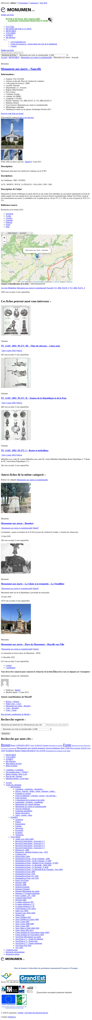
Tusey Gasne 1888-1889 (24, 924)
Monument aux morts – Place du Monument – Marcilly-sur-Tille (32, 644)
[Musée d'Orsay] (12, 992)
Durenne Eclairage (22, 887)
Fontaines (45, 745)
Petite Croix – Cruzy (13, 704)
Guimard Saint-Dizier (23, 898)
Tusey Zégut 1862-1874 (24, 930)
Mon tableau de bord (13, 764)
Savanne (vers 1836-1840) (25, 913)
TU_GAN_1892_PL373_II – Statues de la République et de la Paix (33, 398)
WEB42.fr (12, 1017)
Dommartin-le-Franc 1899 (25, 872)
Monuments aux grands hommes (31, 748)
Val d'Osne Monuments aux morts (28, 937)
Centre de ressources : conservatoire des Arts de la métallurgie (34, 44)
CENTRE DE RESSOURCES (36, 1013)
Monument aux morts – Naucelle (21, 68)
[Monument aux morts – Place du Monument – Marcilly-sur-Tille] (16, 633)
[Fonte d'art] (3, 992)
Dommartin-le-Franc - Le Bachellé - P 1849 (31, 867)
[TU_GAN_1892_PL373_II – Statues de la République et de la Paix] (16, 387)
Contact (13, 46)
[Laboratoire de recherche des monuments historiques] (30, 992)
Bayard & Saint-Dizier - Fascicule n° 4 (30, 846)
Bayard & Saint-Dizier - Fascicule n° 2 (30, 841)
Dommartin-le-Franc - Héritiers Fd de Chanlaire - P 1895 (36, 863)
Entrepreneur (20, 824)
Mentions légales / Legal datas (17, 778)
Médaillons (12, 288)
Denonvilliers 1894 (22, 856)
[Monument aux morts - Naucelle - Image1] (6, 160)
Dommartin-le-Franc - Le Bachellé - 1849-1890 (33, 865)
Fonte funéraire (21, 798)
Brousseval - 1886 (22, 850)
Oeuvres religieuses (53, 748)
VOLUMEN (11, 33)
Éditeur (18, 822)
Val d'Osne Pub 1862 (23, 945)
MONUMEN (11, 31)
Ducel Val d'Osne (22, 880)
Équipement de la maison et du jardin (58, 751)
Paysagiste (19, 830)
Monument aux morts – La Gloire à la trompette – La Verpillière (32, 584)
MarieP (27, 162)
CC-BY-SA (55, 282)
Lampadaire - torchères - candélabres (29, 802)
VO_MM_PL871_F (77, 288)
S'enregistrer (23, 3)
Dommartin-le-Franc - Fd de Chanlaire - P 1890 (33, 861)
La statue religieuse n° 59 (24, 906)
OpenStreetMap (38, 282)
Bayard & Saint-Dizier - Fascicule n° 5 (30, 848)
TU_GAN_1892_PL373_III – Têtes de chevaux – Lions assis (30, 346)
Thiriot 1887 (20, 915)
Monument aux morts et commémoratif (31, 288)
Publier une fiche (7, 15)
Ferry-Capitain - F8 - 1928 (25, 896)
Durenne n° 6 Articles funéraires (27, 893)
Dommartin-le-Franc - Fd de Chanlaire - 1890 (32, 859)
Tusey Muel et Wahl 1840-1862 (27, 928)
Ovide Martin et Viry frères (25, 909)
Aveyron (4, 288)
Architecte (19, 820)
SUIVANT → (24, 233)
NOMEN (9, 35)
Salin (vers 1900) (21, 911)
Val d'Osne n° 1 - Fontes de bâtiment (29, 939)
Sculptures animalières (23, 811)
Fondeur (18, 826)
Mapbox (69, 282)
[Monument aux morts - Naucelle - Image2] (17, 160)
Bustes (13, 745)
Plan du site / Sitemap (14, 776)
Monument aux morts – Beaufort (17, 523)
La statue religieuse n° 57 (24, 904)
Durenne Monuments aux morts (27, 891)
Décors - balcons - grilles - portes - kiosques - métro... (35, 791)
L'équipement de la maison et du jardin (30, 800)
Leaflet (22, 282)
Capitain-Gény (20, 854)
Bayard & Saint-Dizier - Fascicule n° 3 (30, 843)
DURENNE (38, 745)
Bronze (6, 745)
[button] (36, 256)
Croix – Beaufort (12, 708)
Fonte (67, 745)
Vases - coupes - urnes (23, 815)
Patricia (19, 351)
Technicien (19, 835)
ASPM (20, 1013)
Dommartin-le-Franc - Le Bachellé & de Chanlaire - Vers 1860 (39, 869)
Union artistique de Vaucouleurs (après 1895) (32, 932)
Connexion (33, 3)
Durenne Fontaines (22, 889)
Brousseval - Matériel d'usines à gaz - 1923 (31, 852)
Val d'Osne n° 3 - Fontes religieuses (28, 943)
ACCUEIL (10, 27)
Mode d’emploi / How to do (16, 774)
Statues (18, 750)
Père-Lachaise (75, 748)
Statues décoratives (28, 751)
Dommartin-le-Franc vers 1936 (27, 878)
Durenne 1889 (20, 885)
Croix (32, 745)
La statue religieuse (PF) (24, 902)
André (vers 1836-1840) (24, 839)
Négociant (19, 828)
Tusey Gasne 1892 (8, 351)
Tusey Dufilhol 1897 (23, 917)
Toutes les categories (13, 785)
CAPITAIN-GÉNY (23, 745)
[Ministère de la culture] (21, 992)
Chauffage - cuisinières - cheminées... (29, 789)
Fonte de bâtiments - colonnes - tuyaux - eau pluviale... (36, 796)
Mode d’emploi (11, 766)
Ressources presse (12, 954)
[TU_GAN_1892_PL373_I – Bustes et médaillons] (16, 439)
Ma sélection (10, 37)
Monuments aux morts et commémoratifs (36, 57)
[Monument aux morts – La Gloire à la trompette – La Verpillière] (16, 573)
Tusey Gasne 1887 (22, 922)
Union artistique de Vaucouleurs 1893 (29, 935)
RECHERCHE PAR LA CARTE (19, 29)
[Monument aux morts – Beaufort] (16, 512)
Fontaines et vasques (56, 745)
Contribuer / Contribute (14, 770)
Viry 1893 (19, 948)
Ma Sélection (11, 761)
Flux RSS (43, 3)
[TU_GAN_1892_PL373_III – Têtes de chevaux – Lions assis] (16, 335)
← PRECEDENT (11, 233)
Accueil (4, 57)
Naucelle (50, 288)
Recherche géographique (15, 952)
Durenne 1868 (20, 882)
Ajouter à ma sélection (25, 118)
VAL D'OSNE (41, 751)
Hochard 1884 (20, 900)
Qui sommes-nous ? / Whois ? (17, 772)
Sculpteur (10, 750)
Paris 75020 (65, 748)
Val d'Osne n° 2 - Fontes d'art (26, 941)
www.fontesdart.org (18, 42)
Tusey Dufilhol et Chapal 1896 (27, 919)
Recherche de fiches (9, 55)
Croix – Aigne (11, 710)
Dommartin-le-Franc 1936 (25, 874)
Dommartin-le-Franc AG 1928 (26, 876)
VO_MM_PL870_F (61, 288)
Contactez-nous (11, 950)
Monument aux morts (78, 745)
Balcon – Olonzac (12, 702)
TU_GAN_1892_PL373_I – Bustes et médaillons (24, 450)
